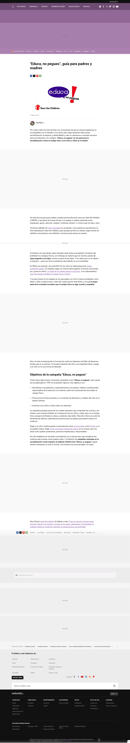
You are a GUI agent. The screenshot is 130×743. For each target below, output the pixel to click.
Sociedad (15, 673)
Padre (42, 51)
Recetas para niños (18, 667)
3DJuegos (30, 703)
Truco (70, 51)
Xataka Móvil (15, 705)
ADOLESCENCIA (74, 6)
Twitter (107, 6)
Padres (33, 673)
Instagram (114, 6)
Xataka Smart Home (17, 711)
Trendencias (93, 703)
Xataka (14, 703)
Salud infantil (35, 659)
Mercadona (78, 51)
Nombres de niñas (43, 646)
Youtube (117, 6)
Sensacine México (48, 726)
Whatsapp (58, 51)
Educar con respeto (45, 524)
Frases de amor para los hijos (102, 646)
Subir (112, 693)
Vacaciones (50, 51)
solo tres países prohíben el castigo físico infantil (50, 274)
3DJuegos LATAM (32, 726)
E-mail (40, 76)
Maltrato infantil (79, 532)
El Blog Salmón (110, 703)
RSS (89, 676)
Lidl (65, 51)
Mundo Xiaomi (16, 714)
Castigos (68, 532)
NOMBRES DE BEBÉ (58, 6)
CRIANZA (44, 6)
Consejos (86, 51)
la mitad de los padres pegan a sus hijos (63, 271)
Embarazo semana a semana (59, 646)
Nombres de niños (30, 646)
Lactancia (52, 659)
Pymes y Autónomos (111, 705)
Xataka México (16, 726)
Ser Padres (41, 532)
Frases (93, 51)
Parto (14, 663)
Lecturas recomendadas (54, 532)
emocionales (79, 426)
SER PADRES (21, 6)
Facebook (103, 6)
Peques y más (53, 673)
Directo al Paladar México (64, 727)
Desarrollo (52, 663)
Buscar (114, 686)
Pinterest (100, 6)
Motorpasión (78, 703)
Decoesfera (93, 705)
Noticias (15, 659)
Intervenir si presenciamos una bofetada (69, 527)
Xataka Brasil (15, 729)
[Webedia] (113, 1)
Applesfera (15, 708)
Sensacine (46, 703)
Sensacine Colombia (49, 729)
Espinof (45, 705)
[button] (40, 123)
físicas (92, 426)
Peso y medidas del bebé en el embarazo (80, 646)
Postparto (34, 663)
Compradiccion (94, 708)
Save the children (47, 521)
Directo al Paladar (64, 703)
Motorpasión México (80, 726)
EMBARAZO (34, 6)
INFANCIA (86, 6)
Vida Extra (30, 705)
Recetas (28, 51)
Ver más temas (17, 677)
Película (36, 51)
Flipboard (110, 6)
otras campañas (54, 228)
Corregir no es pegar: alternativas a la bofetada (72, 524)
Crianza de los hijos (37, 667)
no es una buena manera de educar (64, 429)
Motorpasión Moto (80, 705)
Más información (66, 741)
